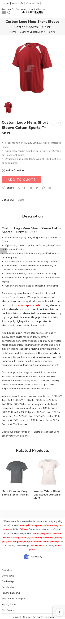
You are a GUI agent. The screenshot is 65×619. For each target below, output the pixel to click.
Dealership (8, 581)
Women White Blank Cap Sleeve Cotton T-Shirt (47, 494)
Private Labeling (11, 593)
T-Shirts (50, 31)
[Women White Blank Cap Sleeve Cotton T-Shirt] (48, 472)
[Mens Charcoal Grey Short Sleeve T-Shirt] (17, 472)
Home (5, 3)
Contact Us (32, 3)
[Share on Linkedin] (37, 187)
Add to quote (22, 180)
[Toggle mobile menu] (4, 12)
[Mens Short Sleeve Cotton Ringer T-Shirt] (54, 123)
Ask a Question (15, 170)
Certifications (9, 587)
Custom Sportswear (31, 31)
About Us (17, 3)
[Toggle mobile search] (9, 12)
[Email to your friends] (49, 187)
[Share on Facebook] (24, 187)
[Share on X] (18, 187)
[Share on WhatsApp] (43, 187)
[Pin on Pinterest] (30, 187)
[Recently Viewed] (59, 612)
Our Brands (8, 610)
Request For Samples (14, 598)
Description (32, 216)
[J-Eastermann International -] (32, 12)
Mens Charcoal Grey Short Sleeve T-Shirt (15, 492)
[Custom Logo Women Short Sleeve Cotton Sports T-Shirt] (60, 123)
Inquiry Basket (9, 604)
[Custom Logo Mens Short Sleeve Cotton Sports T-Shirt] (32, 67)
